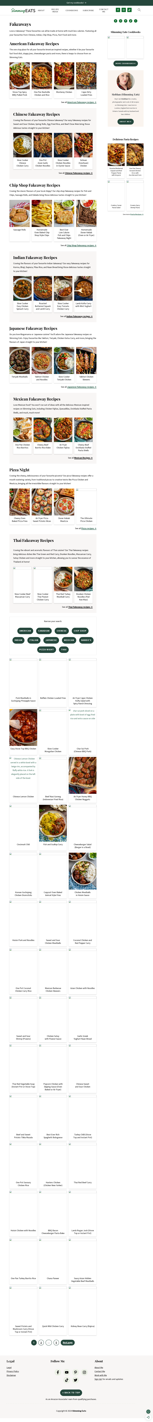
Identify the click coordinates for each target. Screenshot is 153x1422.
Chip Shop (80, 630)
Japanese (51, 640)
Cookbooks (72, 10)
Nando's (86, 640)
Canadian (44, 630)
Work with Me (101, 1375)
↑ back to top (71, 1392)
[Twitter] (75, 1380)
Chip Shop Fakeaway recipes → (81, 245)
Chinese (62, 630)
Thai (64, 649)
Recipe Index (55, 10)
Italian (34, 640)
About (41, 10)
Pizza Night (46, 649)
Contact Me (104, 10)
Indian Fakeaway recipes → (79, 316)
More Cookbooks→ (126, 63)
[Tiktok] (66, 1380)
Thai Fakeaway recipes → (80, 607)
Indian (18, 640)
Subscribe (88, 10)
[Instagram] (84, 1372)
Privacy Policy (13, 1371)
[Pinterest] (75, 1372)
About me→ (126, 121)
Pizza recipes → (88, 528)
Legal (9, 1367)
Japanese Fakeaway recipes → (81, 386)
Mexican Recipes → (83, 457)
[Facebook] (58, 1372)
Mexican (69, 640)
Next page (68, 1342)
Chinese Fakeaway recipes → (79, 173)
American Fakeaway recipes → (81, 102)
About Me (99, 1367)
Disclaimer (11, 1375)
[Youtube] (66, 1372)
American (25, 630)
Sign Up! (98, 1379)
